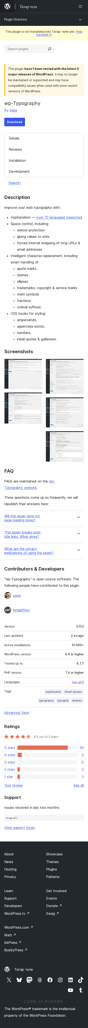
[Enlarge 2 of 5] (36, 398)
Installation (17, 160)
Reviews (15, 149)
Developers (13, 906)
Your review (13, 785)
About (9, 854)
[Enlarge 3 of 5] (78, 364)
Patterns (53, 877)
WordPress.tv (17, 913)
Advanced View (16, 712)
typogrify (63, 700)
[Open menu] (81, 6)
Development (19, 171)
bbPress (13, 942)
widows (77, 700)
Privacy (10, 877)
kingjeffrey (21, 610)
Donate (54, 906)
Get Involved (56, 891)
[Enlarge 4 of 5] (78, 403)
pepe (13, 110)
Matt (10, 935)
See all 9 (78, 682)
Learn (8, 891)
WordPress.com (18, 927)
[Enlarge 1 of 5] (36, 364)
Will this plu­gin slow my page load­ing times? (22, 518)
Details (14, 138)
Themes (52, 862)
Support (15, 183)
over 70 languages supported (59, 217)
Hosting (10, 869)
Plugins (51, 869)
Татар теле (23, 969)
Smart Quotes (73, 691)
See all (78, 785)
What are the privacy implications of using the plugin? (29, 551)
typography (46, 700)
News (8, 862)
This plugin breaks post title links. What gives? (22, 534)
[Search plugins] (49, 49)
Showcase (54, 854)
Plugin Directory (15, 19)
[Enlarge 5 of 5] (78, 437)
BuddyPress (16, 950)
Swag (52, 913)
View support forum (19, 827)
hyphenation (53, 691)
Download (14, 122)
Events (51, 898)
